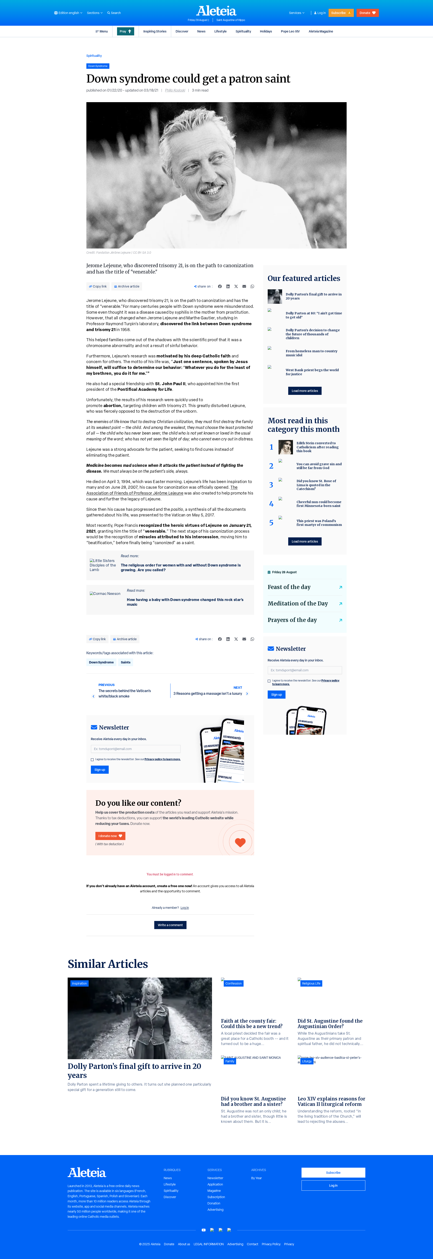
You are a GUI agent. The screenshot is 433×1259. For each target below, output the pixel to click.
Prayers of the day (292, 620)
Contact (252, 1244)
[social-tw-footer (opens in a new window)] (221, 1230)
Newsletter (215, 1178)
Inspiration (79, 983)
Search (116, 13)
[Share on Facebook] (220, 286)
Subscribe (338, 13)
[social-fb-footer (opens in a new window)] (212, 1230)
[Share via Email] (244, 286)
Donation (213, 1203)
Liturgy (307, 1061)
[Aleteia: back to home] (216, 10)
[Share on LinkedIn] (228, 286)
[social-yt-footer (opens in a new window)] (204, 1230)
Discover (182, 31)
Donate (365, 13)
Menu (104, 31)
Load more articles (305, 391)
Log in (322, 13)
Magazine (214, 1191)
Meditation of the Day (298, 603)
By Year (256, 1178)
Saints (125, 662)
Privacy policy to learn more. (163, 759)
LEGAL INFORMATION (209, 1244)
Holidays (266, 31)
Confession (234, 983)
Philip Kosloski (175, 90)
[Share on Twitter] (236, 286)
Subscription (216, 1197)
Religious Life (311, 983)
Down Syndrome (101, 662)
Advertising (215, 1210)
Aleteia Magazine (321, 31)
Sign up (99, 769)
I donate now (108, 836)
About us (184, 1244)
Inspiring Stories (154, 31)
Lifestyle (220, 31)
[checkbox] (92, 759)
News (201, 31)
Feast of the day (289, 587)
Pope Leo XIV (290, 31)
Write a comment (170, 925)
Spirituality (243, 31)
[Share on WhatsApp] (252, 286)
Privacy (289, 1244)
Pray (123, 31)
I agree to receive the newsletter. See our (138, 759)
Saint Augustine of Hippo (230, 20)
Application (215, 1184)
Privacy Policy (271, 1244)
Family (230, 1061)
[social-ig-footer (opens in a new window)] (229, 1230)
